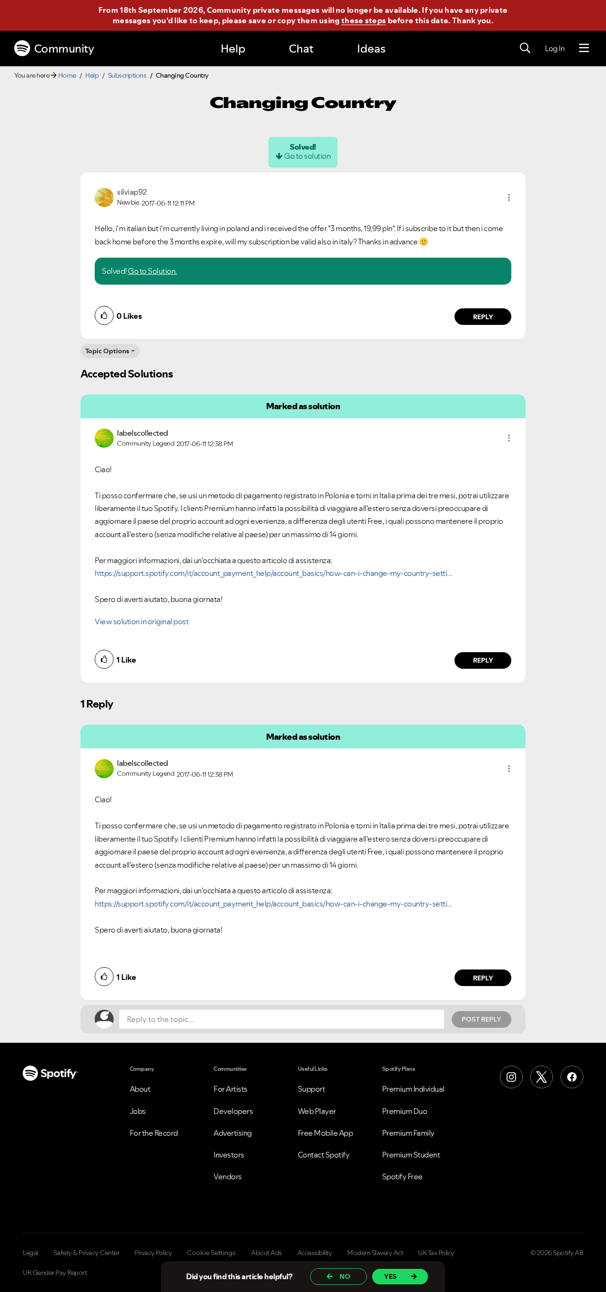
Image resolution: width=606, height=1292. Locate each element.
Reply (483, 317)
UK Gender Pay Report (55, 1272)
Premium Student (411, 1154)
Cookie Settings (211, 1252)
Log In (554, 48)
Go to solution (307, 156)
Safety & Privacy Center (86, 1252)
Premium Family (408, 1133)
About (140, 1089)
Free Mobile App (325, 1133)
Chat (301, 48)
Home (67, 75)
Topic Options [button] (107, 351)
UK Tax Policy (436, 1252)
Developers (233, 1111)
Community (64, 48)
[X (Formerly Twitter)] (541, 1077)
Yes (390, 1276)
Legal (30, 1252)
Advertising (233, 1133)
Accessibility (314, 1252)
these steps (363, 20)
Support (311, 1089)
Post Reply (481, 1019)
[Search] (525, 48)
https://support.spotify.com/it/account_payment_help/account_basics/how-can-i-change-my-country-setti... (273, 573)
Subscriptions (127, 75)
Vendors (228, 1176)
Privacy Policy (153, 1252)
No (344, 1276)
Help (233, 48)
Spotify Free (402, 1176)
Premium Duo (405, 1111)
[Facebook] (572, 1077)
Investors (229, 1154)
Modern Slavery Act (375, 1252)
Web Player (317, 1111)
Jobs (138, 1111)
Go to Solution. (152, 271)
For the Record (154, 1133)
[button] (509, 197)
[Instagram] (511, 1077)
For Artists (231, 1089)
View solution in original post (141, 621)
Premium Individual (413, 1089)
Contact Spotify (324, 1154)
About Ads (266, 1252)
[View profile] (104, 196)
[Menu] (584, 48)
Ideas (371, 48)
